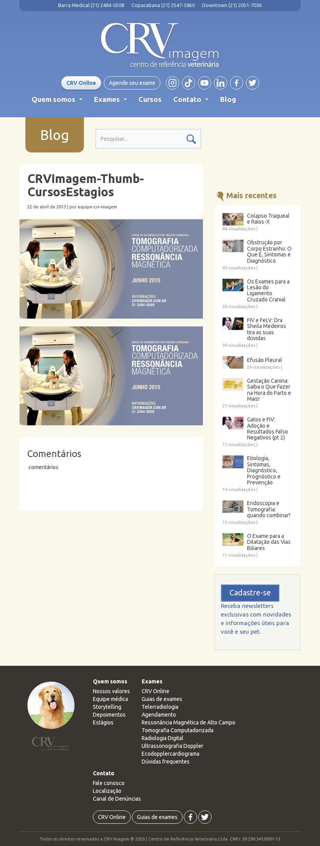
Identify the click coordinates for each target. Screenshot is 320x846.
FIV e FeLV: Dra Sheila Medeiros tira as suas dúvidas (266, 329)
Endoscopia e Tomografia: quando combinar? (269, 509)
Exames (112, 101)
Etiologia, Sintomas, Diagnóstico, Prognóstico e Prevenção (264, 470)
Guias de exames (162, 699)
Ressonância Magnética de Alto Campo (188, 722)
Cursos (150, 99)
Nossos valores (111, 691)
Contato (192, 101)
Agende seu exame (132, 83)
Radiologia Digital (162, 738)
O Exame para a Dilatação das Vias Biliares (269, 542)
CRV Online (81, 83)
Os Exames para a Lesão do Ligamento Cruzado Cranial (268, 291)
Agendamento (159, 715)
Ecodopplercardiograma (170, 754)
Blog (228, 99)
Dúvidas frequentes (166, 761)
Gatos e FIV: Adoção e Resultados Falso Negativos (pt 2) (267, 429)
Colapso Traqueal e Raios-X (268, 219)
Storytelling (107, 707)
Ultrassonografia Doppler (172, 746)
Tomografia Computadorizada (177, 730)
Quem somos (58, 101)
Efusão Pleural (264, 360)
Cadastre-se (250, 592)
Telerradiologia (160, 707)
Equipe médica (110, 699)
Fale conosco (108, 783)
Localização (107, 791)
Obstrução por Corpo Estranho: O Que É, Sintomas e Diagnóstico (269, 251)
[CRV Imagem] (160, 45)
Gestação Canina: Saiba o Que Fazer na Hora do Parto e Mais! (269, 390)
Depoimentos (109, 715)
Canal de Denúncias (117, 799)
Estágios (103, 722)
